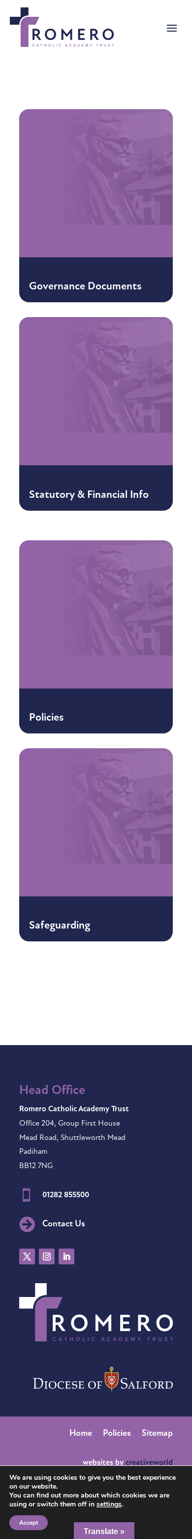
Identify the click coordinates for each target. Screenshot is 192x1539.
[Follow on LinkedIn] (66, 1256)
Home (80, 1434)
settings (109, 1504)
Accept (28, 1523)
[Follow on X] (27, 1256)
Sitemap (157, 1434)
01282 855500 (65, 1195)
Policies (117, 1434)
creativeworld (149, 1463)
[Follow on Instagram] (47, 1256)
